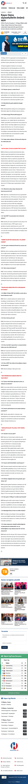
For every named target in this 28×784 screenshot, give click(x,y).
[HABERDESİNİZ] (6, 3)
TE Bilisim (12, 570)
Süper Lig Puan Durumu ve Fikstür (5, 766)
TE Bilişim (18, 781)
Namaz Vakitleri (6, 761)
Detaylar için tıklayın (14, 693)
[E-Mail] (11, 574)
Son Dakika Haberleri (8, 770)
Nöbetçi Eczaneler (7, 758)
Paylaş (4, 53)
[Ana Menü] (25, 3)
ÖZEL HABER (20, 8)
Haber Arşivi (19, 770)
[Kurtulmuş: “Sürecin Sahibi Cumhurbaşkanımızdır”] (7, 617)
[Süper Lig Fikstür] (26, 698)
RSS (5, 777)
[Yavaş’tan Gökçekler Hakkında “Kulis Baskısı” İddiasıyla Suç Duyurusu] (21, 617)
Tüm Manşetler (20, 765)
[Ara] (23, 3)
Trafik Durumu (19, 761)
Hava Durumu (20, 758)
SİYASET (10, 12)
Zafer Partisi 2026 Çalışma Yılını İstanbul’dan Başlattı (6, 606)
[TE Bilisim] (4, 571)
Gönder (4, 647)
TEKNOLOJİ (11, 8)
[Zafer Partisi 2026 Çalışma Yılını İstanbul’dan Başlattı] (7, 600)
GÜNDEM (4, 8)
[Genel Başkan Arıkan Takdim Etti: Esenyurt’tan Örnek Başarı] (21, 585)
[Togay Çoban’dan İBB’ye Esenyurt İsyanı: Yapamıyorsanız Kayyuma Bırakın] (7, 585)
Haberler (3, 12)
